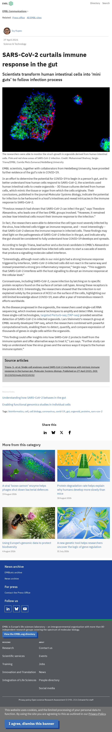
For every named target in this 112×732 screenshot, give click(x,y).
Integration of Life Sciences (19, 680)
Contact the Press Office (17, 593)
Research (8, 648)
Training (7, 664)
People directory (49, 680)
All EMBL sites (34, 18)
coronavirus (48, 411)
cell (26, 411)
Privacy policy (25, 700)
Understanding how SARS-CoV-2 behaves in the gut (34, 397)
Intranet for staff (85, 700)
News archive (12, 579)
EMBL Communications (14, 11)
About (41, 642)
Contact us (45, 648)
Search (106, 3)
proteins (85, 411)
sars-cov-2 (97, 411)
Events (43, 656)
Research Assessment (55, 700)
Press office (18, 18)
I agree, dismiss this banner (31, 724)
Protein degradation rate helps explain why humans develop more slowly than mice (81, 489)
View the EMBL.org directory (19, 634)
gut (68, 411)
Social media (47, 688)
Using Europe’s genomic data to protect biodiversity (26, 545)
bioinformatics (16, 411)
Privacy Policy (97, 714)
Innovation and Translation (19, 672)
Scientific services (13, 656)
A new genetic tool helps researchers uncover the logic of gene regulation (80, 545)
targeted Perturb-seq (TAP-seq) (60, 315)
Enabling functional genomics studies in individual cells (36, 404)
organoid (75, 411)
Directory (95, 3)
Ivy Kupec (17, 31)
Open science (38, 700)
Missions (6, 642)
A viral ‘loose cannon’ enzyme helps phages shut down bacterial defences (25, 487)
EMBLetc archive (13, 573)
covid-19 (60, 411)
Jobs (42, 664)
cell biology (35, 411)
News (42, 672)
